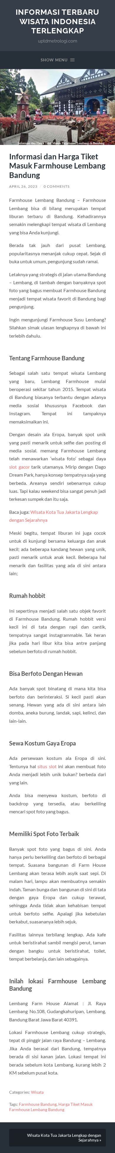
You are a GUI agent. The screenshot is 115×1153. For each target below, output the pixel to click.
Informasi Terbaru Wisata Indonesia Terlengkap (57, 21)
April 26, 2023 (23, 186)
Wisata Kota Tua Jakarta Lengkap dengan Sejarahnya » (64, 1137)
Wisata (37, 1092)
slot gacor (19, 467)
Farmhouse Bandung (38, 1104)
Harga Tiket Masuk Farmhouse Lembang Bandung (51, 1107)
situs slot (47, 766)
